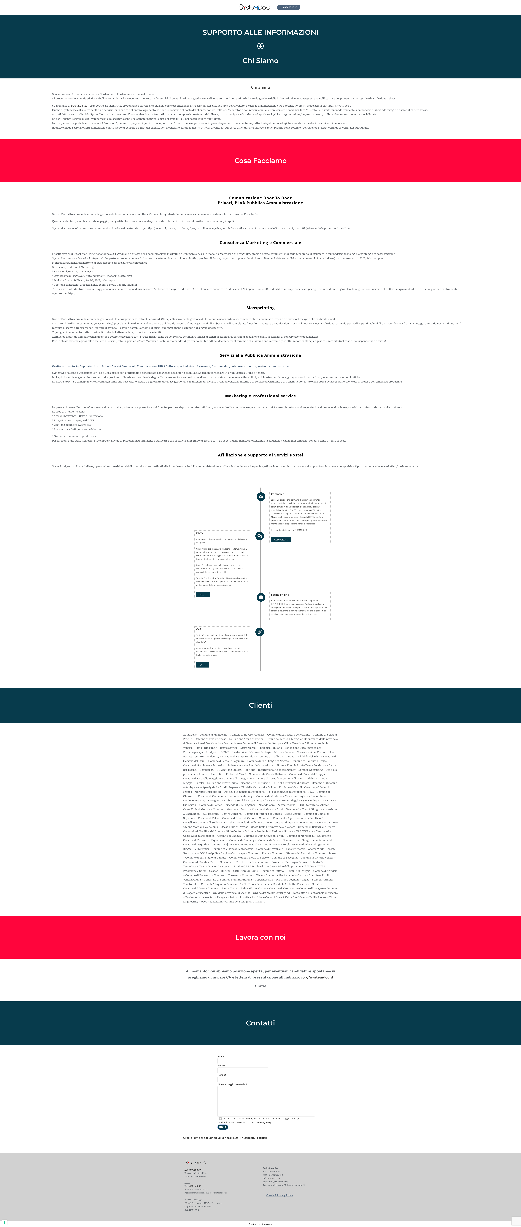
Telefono (221, 1074)
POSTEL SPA (79, 105)
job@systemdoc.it (317, 977)
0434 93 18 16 (194, 1186)
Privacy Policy (264, 1122)
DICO (199, 533)
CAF (198, 629)
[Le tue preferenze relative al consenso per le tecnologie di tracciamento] (4, 1222)
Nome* (221, 1056)
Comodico (277, 494)
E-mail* (221, 1065)
